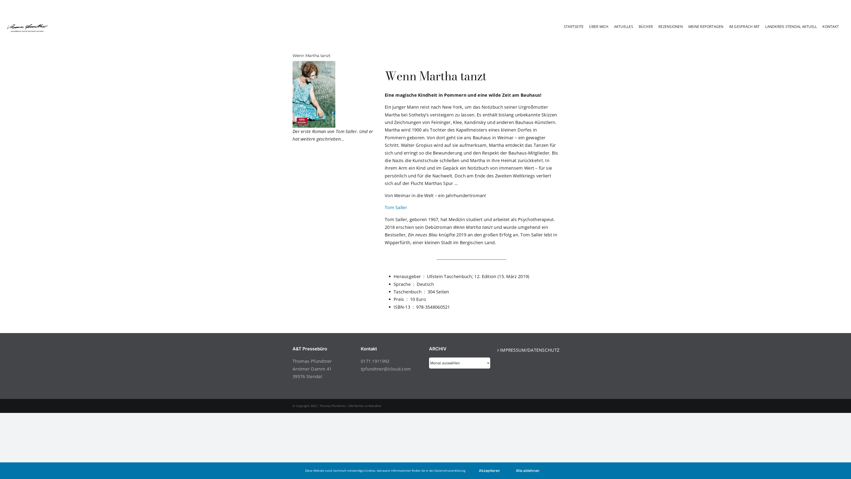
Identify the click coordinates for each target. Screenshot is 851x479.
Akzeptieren (489, 470)
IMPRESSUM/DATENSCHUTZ (528, 350)
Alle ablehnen (527, 470)
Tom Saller (396, 207)
